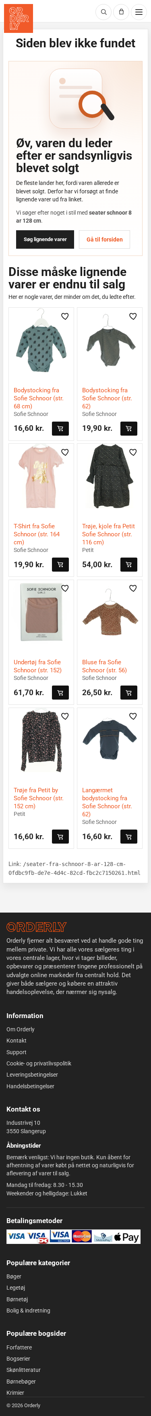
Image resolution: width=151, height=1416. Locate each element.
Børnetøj (17, 1299)
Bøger (13, 1276)
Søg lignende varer (45, 239)
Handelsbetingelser (30, 1086)
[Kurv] (121, 12)
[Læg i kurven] (60, 429)
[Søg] (103, 12)
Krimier (15, 1393)
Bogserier (18, 1358)
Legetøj (15, 1287)
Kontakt (16, 1040)
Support (16, 1052)
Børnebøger (21, 1381)
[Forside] (36, 927)
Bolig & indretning (28, 1310)
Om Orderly (20, 1029)
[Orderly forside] (18, 18)
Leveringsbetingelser (32, 1074)
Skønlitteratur (23, 1370)
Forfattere (19, 1347)
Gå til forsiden (105, 239)
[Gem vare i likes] (65, 316)
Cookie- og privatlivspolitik (38, 1063)
